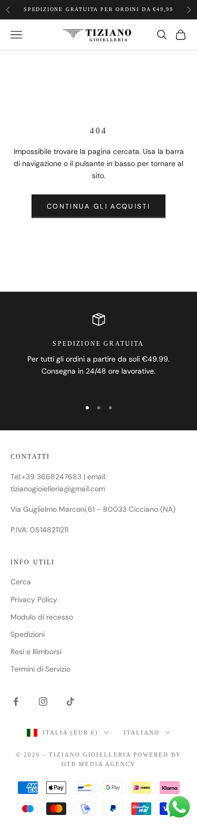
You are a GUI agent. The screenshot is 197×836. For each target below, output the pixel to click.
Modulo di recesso (42, 617)
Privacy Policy (34, 599)
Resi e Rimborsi (36, 651)
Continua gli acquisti (98, 206)
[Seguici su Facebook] (16, 701)
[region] (98, 351)
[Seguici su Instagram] (43, 701)
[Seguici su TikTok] (70, 701)
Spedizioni (28, 634)
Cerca (21, 581)
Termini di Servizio (40, 669)
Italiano (141, 732)
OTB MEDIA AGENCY (98, 764)
